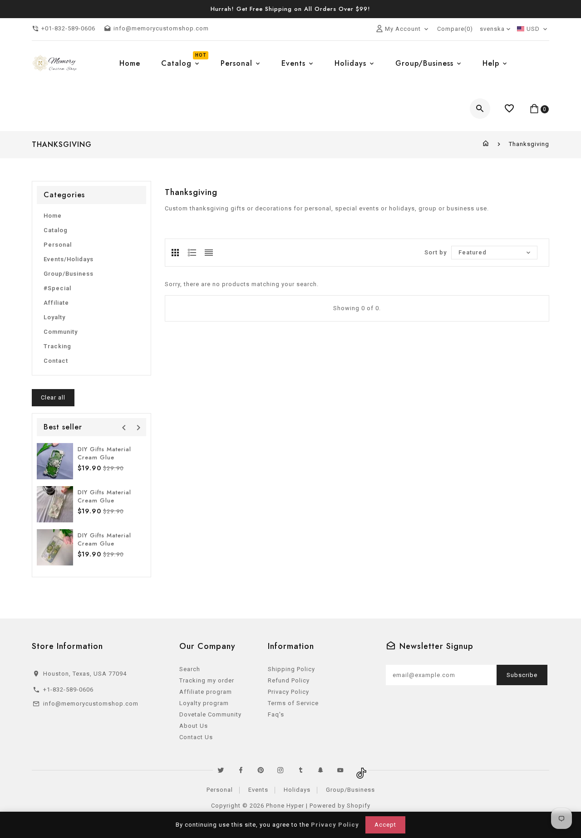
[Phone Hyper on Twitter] (220, 770)
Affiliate (56, 302)
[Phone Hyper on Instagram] (280, 770)
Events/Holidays (69, 259)
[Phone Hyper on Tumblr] (300, 770)
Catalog (56, 230)
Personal (58, 244)
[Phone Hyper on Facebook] (240, 770)
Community (61, 331)
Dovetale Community (210, 714)
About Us (193, 725)
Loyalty (54, 317)
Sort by (435, 252)
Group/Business (69, 273)
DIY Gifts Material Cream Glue (104, 453)
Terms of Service (293, 703)
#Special (57, 288)
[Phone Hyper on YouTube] (340, 770)
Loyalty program (204, 703)
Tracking (57, 346)
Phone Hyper (285, 805)
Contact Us (196, 737)
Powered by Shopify (340, 805)
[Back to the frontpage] (486, 144)
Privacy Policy (288, 691)
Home (53, 215)
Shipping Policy (291, 669)
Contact (56, 360)
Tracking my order (206, 680)
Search (189, 669)
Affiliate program (205, 691)
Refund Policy (289, 680)
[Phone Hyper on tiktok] (360, 770)
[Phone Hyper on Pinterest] (260, 770)
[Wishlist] (509, 108)
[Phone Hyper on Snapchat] (320, 770)
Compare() (455, 28)
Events (258, 789)
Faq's (276, 714)
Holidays (297, 789)
